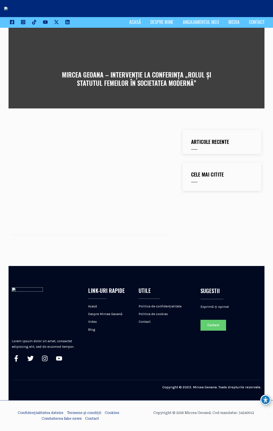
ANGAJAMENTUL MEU (201, 21)
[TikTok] (34, 22)
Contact (92, 418)
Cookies (112, 413)
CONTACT (257, 21)
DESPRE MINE (161, 21)
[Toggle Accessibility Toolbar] (265, 400)
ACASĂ (135, 21)
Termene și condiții (84, 413)
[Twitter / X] (56, 22)
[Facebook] (12, 22)
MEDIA (234, 21)
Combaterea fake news (62, 418)
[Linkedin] (67, 22)
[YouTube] (45, 22)
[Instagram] (23, 22)
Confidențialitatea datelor (41, 413)
